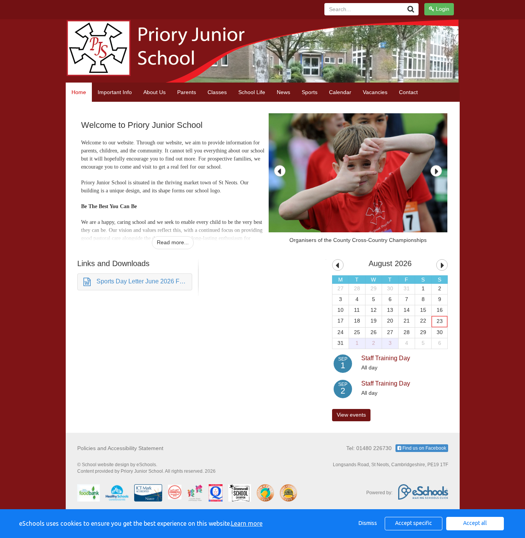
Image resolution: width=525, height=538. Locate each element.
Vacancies (375, 92)
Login (441, 9)
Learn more (246, 523)
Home (78, 92)
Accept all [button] (475, 523)
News (283, 92)
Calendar (340, 92)
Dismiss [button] (368, 523)
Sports (309, 92)
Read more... (173, 242)
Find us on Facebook (423, 448)
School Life (251, 92)
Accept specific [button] (413, 523)
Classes (217, 92)
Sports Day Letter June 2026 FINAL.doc (144, 281)
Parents (186, 92)
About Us (154, 92)
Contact (408, 92)
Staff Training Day (385, 358)
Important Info (115, 92)
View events (351, 415)
